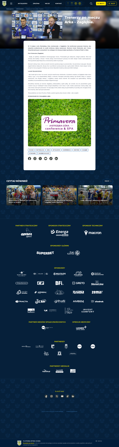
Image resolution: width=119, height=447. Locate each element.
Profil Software (59, 411)
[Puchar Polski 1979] (68, 3)
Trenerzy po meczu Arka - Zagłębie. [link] (35, 9)
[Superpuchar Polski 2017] (75, 3)
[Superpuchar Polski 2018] (79, 3)
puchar (31, 150)
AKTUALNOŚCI (22, 3)
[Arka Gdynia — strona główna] (4, 3)
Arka (48, 150)
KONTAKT (58, 3)
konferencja (67, 150)
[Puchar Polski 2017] (72, 3)
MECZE (47, 3)
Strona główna (10, 9)
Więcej (107, 181)
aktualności (56, 150)
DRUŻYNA (36, 3)
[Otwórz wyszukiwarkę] (91, 3)
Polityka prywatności (71, 411)
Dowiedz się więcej (28, 443)
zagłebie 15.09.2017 (44, 153)
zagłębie (84, 150)
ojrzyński (76, 150)
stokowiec (32, 153)
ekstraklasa (40, 150)
